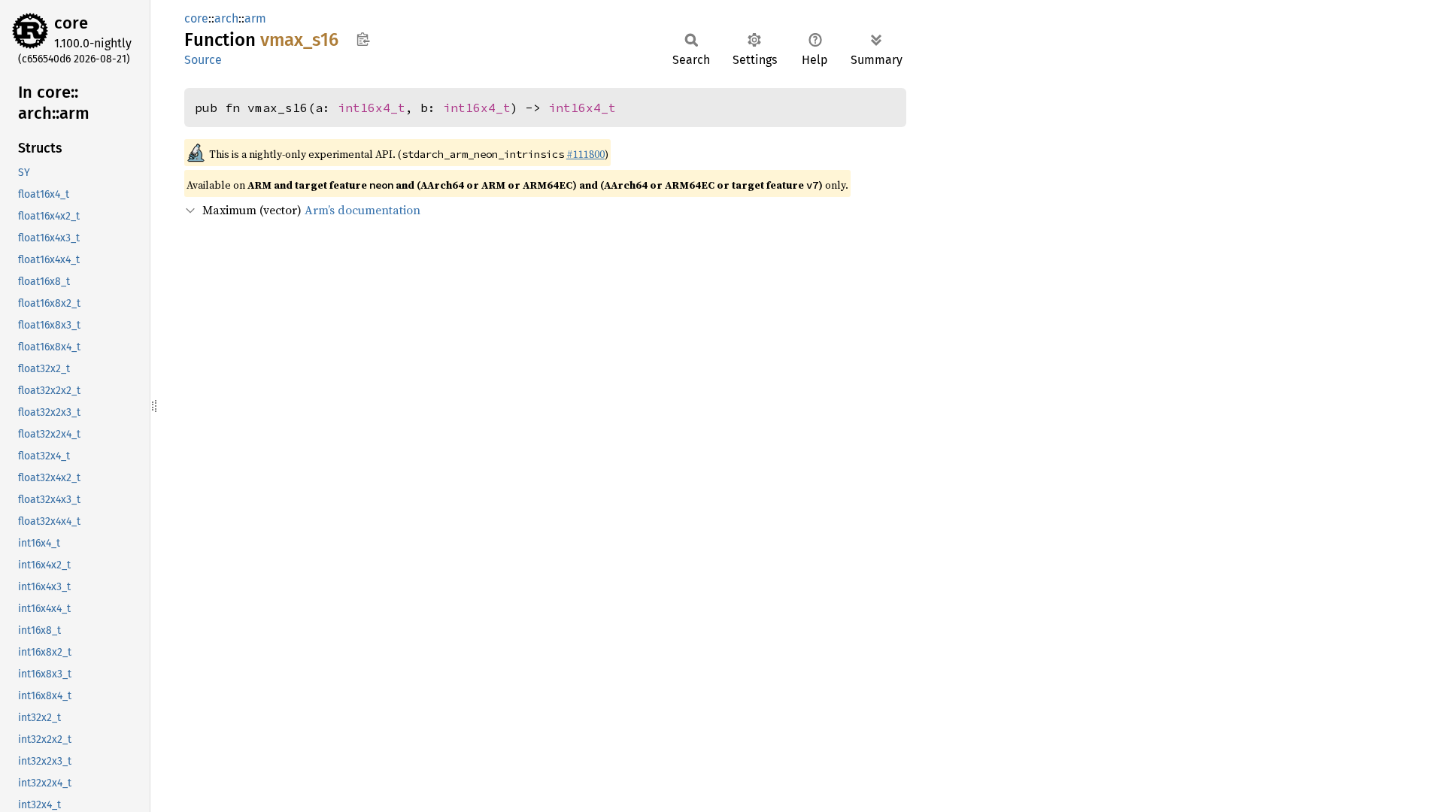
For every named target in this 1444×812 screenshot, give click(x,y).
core (71, 23)
